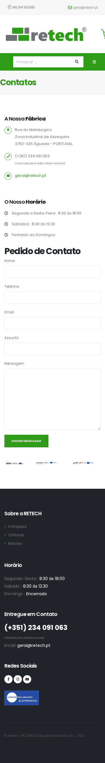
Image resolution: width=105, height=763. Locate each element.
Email (9, 312)
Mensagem (14, 363)
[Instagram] (18, 679)
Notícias (15, 543)
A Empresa (17, 526)
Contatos (16, 535)
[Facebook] (8, 679)
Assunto (11, 338)
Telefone (11, 286)
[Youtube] (27, 679)
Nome (9, 261)
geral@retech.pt (85, 7)
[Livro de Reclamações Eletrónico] (8, 695)
